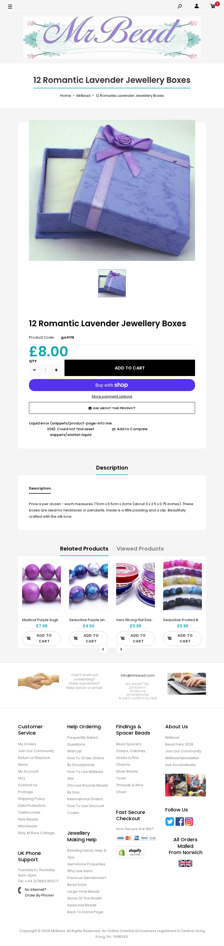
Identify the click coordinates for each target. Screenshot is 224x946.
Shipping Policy (31, 798)
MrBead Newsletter (182, 758)
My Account (28, 771)
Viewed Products (140, 548)
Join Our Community (36, 750)
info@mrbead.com (138, 675)
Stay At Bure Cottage (36, 833)
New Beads (28, 819)
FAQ (21, 778)
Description (112, 467)
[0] (213, 7)
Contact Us (27, 785)
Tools (121, 778)
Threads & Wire (129, 785)
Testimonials (29, 812)
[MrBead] (112, 38)
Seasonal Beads (81, 905)
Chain (121, 791)
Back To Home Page (85, 912)
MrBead (172, 737)
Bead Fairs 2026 (179, 744)
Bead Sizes (77, 884)
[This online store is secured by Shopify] (130, 857)
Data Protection (32, 805)
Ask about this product (114, 408)
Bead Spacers (129, 744)
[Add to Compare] (53, 577)
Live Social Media (180, 764)
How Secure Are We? (135, 828)
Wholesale (27, 826)
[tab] (40, 490)
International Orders (85, 799)
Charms (123, 764)
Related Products (84, 548)
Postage (25, 791)
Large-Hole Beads (83, 891)
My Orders (27, 744)
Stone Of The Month (84, 898)
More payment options (112, 396)
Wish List (74, 751)
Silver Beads (127, 771)
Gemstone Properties (86, 864)
